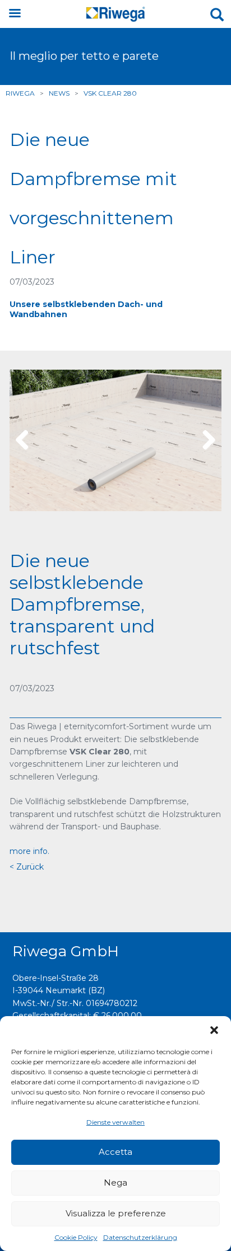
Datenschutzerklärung (140, 1237)
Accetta (115, 1151)
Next (204, 440)
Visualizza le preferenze (116, 1213)
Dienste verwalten (115, 1122)
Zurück (29, 867)
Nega (115, 1182)
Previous (26, 440)
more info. (29, 851)
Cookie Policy (76, 1237)
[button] (214, 1030)
